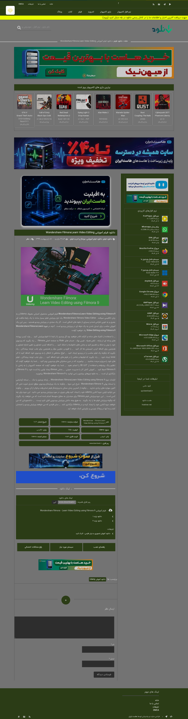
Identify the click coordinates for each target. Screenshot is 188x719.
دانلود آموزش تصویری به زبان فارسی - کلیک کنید (93, 533)
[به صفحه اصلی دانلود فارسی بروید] (162, 33)
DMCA (21, 4)
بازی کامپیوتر (105, 11)
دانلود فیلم (118, 41)
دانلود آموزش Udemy (97, 579)
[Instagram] (158, 4)
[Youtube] (169, 4)
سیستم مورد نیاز (66, 547)
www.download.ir (67, 502)
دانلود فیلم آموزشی (94, 239)
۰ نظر (28, 239)
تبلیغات (30, 4)
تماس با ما (41, 4)
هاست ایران (133, 716)
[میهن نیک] (147, 199)
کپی (54, 502)
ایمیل (111, 658)
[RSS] (153, 4)
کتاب (70, 11)
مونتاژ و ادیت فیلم (77, 239)
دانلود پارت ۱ (97, 516)
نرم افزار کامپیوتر (124, 11)
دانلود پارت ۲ (97, 521)
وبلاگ (59, 11)
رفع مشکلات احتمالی (33, 547)
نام (112, 644)
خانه (51, 4)
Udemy (101, 430)
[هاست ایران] (147, 185)
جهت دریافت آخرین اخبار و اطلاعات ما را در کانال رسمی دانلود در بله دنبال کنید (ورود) (145, 17)
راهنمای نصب (99, 547)
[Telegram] (164, 4)
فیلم (80, 11)
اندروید (91, 11)
